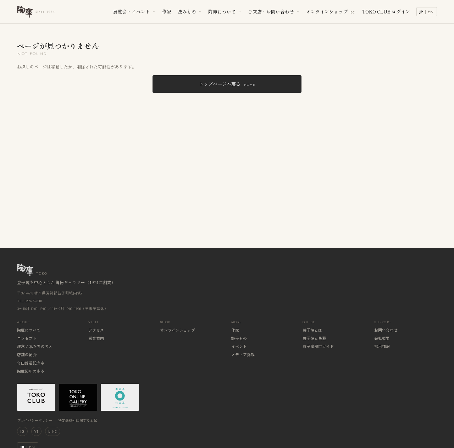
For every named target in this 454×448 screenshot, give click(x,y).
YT (36, 431)
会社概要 (382, 338)
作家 (166, 11)
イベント (239, 346)
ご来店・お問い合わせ (271, 11)
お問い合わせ (386, 330)
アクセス (96, 330)
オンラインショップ (330, 11)
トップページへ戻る (227, 84)
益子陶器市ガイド (318, 346)
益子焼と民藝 (314, 338)
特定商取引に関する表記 (77, 420)
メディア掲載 (243, 354)
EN (431, 12)
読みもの (187, 11)
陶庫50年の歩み (30, 371)
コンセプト (27, 338)
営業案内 (96, 338)
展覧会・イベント (131, 11)
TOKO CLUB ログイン (386, 11)
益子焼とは (312, 330)
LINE (52, 431)
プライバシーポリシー (34, 420)
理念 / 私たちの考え (34, 346)
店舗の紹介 (27, 354)
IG (22, 431)
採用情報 (382, 346)
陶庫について (222, 11)
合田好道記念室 (30, 363)
